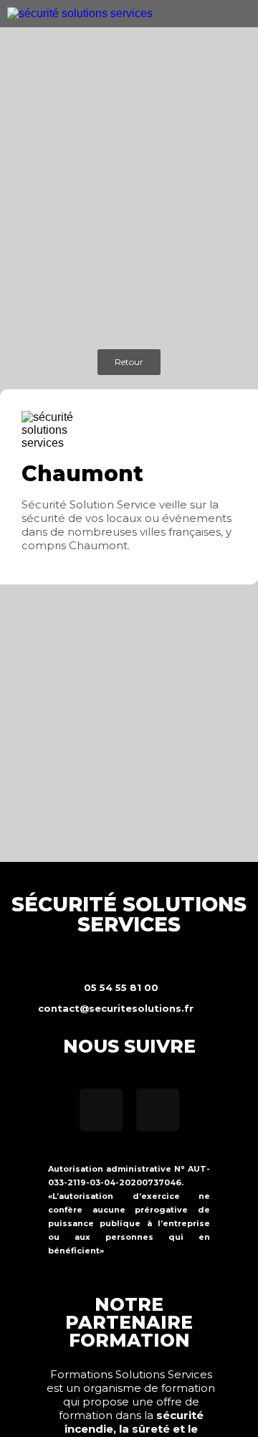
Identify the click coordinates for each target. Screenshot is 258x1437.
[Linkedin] (157, 1110)
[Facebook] (101, 1110)
